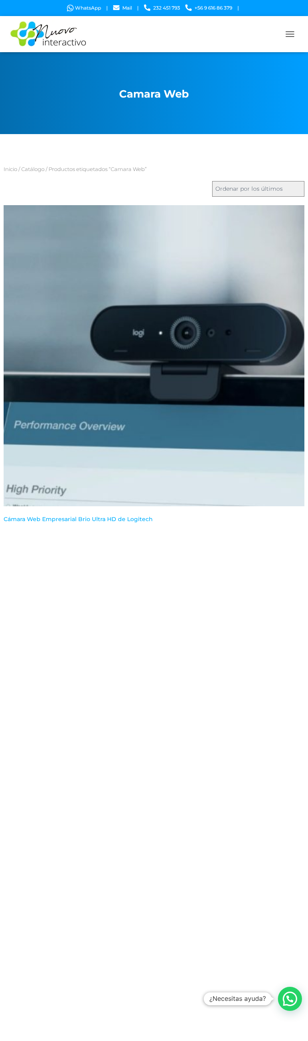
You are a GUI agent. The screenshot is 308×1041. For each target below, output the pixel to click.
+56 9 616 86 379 (213, 8)
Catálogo (33, 169)
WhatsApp (88, 8)
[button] (290, 999)
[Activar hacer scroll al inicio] (292, 1025)
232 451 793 (166, 8)
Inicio (10, 169)
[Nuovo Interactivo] (52, 34)
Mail (127, 8)
